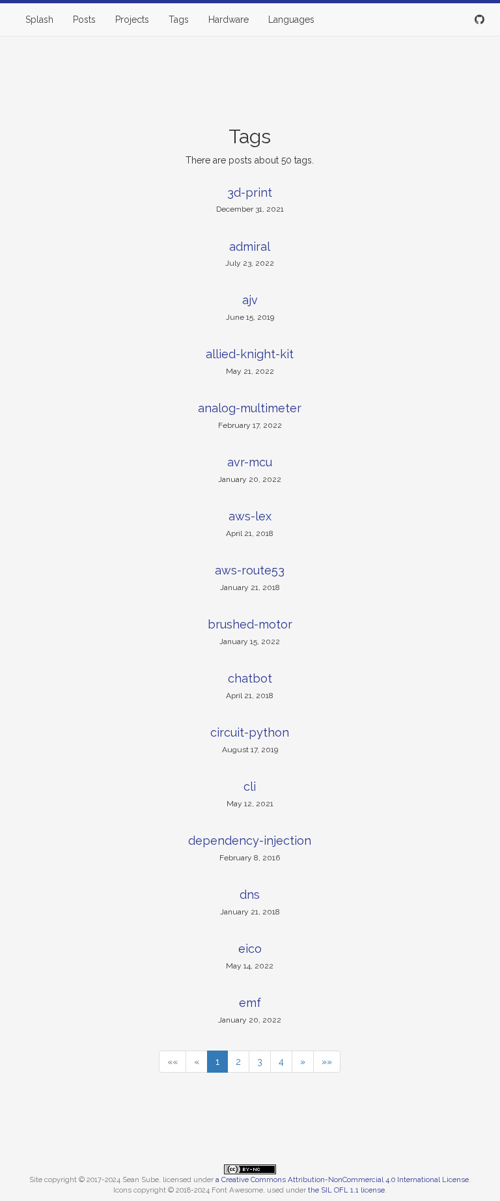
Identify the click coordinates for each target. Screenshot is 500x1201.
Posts (84, 19)
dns (250, 894)
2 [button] (238, 1061)
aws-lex (250, 516)
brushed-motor (250, 624)
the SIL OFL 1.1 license (346, 1189)
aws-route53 (250, 570)
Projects (132, 19)
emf (250, 1003)
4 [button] (281, 1061)
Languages (291, 19)
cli (249, 786)
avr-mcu (249, 462)
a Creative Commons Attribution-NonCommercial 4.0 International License (342, 1179)
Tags (179, 19)
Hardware (228, 19)
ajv (250, 300)
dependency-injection (249, 840)
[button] (172, 1062)
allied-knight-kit (250, 354)
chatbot (250, 678)
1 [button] (217, 1061)
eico (250, 948)
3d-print (249, 192)
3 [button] (259, 1061)
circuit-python (249, 732)
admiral (249, 246)
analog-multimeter (249, 408)
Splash (39, 19)
